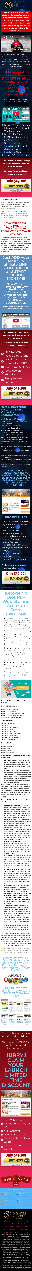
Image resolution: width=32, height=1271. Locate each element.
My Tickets (21, 1224)
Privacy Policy (11, 1224)
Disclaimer (7, 1221)
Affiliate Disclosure (10, 1229)
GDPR (6, 1232)
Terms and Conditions (21, 1221)
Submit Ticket (8, 1227)
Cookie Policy (23, 1229)
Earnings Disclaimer (21, 1227)
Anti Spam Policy (15, 1232)
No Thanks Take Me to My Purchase (12, 195)
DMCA (26, 1232)
